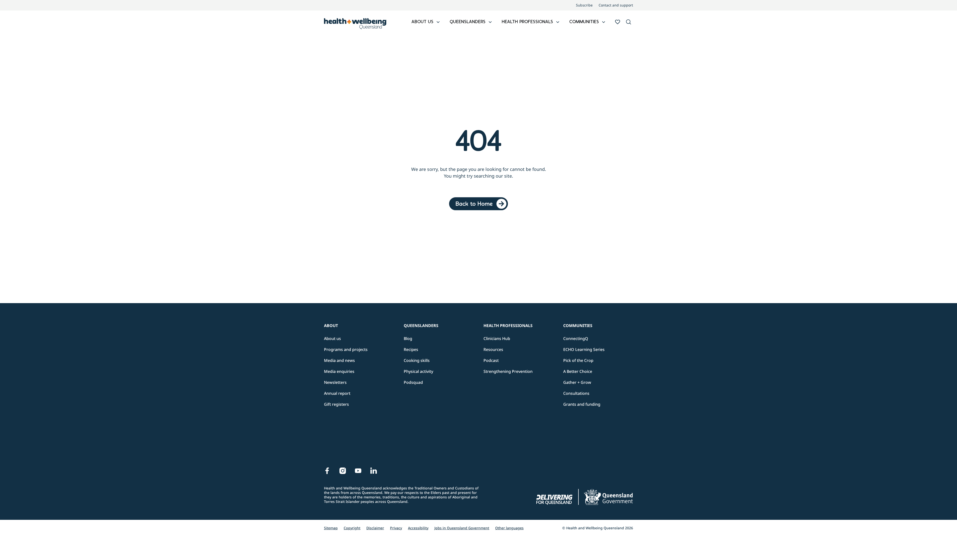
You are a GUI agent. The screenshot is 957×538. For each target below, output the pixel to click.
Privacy (396, 528)
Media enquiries (339, 371)
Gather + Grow (577, 382)
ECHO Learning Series (584, 349)
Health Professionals (508, 325)
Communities (577, 325)
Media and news (339, 360)
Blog (408, 338)
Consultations (576, 393)
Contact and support (616, 5)
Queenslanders (421, 325)
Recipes (411, 349)
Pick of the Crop (578, 360)
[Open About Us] (438, 22)
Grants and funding (581, 404)
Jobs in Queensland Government (461, 528)
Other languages (509, 528)
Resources (493, 349)
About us (332, 338)
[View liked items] (617, 21)
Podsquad (413, 382)
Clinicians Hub (496, 338)
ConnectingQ (575, 338)
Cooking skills (417, 360)
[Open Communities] (603, 22)
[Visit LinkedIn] (373, 471)
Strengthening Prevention (508, 371)
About (331, 325)
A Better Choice (577, 371)
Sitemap (331, 528)
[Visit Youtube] (358, 471)
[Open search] (628, 21)
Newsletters (335, 382)
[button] (628, 22)
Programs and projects (346, 349)
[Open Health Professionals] (557, 22)
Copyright (352, 528)
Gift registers (336, 404)
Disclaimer (375, 528)
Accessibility (418, 528)
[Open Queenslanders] (490, 22)
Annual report (337, 393)
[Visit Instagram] (342, 471)
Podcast (491, 360)
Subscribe (584, 5)
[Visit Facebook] (327, 471)
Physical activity (418, 371)
